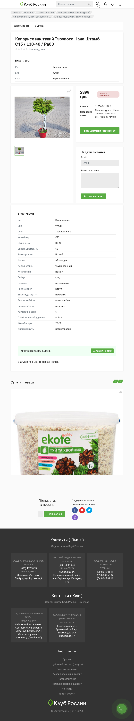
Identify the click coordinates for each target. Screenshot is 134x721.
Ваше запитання (90, 170)
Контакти (67, 688)
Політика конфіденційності (67, 683)
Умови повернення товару (67, 674)
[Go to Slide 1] (19, 150)
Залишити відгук (102, 351)
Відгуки (39, 25)
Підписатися (55, 513)
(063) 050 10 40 (67, 565)
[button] (42, 117)
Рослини (29, 12)
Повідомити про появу (100, 130)
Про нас (67, 659)
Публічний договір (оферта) (67, 664)
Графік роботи (67, 693)
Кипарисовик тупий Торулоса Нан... (32, 16)
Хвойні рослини (45, 12)
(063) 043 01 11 (105, 578)
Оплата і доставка (67, 669)
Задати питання (93, 196)
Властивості (21, 25)
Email (83, 157)
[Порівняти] (120, 392)
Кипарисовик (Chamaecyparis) (74, 12)
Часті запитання (67, 678)
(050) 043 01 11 (105, 572)
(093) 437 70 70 (29, 568)
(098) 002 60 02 (105, 575)
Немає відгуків (37, 49)
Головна (16, 12)
